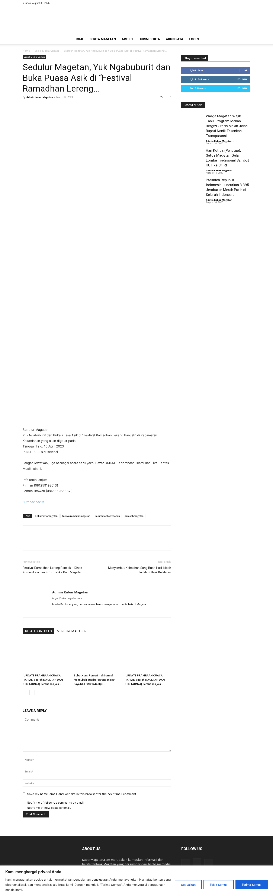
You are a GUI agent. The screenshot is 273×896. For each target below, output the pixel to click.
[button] (245, 39)
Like (245, 70)
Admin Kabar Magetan (39, 97)
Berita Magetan (103, 39)
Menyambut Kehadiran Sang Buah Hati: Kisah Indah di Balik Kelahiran (139, 570)
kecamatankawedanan (107, 515)
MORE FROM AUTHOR (72, 631)
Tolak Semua (219, 884)
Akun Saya (174, 39)
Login (194, 39)
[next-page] (32, 692)
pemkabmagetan (134, 515)
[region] (136, 880)
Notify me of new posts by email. (49, 807)
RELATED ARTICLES (38, 631)
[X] (247, 3)
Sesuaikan (188, 884)
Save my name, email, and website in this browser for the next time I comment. (82, 794)
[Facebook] (233, 3)
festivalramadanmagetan (76, 515)
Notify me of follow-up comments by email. (55, 802)
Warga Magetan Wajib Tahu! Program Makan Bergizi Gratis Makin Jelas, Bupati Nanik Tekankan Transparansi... (227, 126)
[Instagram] (240, 3)
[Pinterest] (46, 106)
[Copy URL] (76, 106)
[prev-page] (25, 692)
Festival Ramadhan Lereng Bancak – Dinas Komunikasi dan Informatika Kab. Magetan (52, 570)
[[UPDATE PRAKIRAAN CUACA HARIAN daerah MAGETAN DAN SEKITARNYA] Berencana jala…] (46, 656)
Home (79, 39)
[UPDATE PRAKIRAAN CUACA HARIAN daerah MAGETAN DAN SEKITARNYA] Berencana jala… (43, 680)
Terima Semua (251, 884)
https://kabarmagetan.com (67, 598)
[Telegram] (66, 106)
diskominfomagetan (46, 515)
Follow (242, 79)
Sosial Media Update (47, 50)
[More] (85, 106)
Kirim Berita (150, 39)
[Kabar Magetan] (136, 20)
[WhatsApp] (56, 106)
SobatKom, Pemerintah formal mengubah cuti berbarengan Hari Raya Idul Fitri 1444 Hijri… (94, 680)
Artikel (128, 39)
